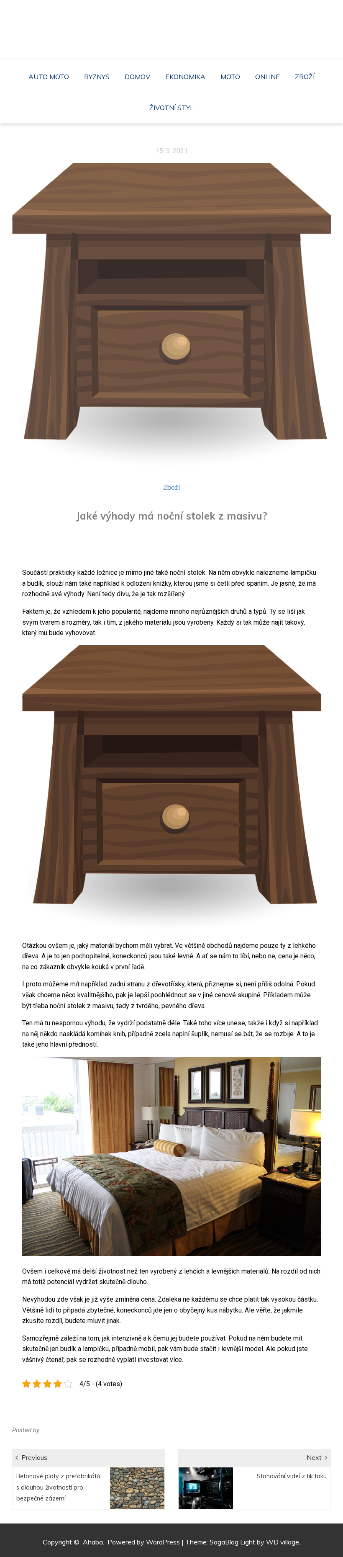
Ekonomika (185, 76)
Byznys (97, 76)
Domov (137, 76)
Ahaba (173, 25)
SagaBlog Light (232, 1542)
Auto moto (48, 76)
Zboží (305, 76)
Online (267, 76)
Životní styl (171, 107)
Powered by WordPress (144, 1542)
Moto (230, 76)
